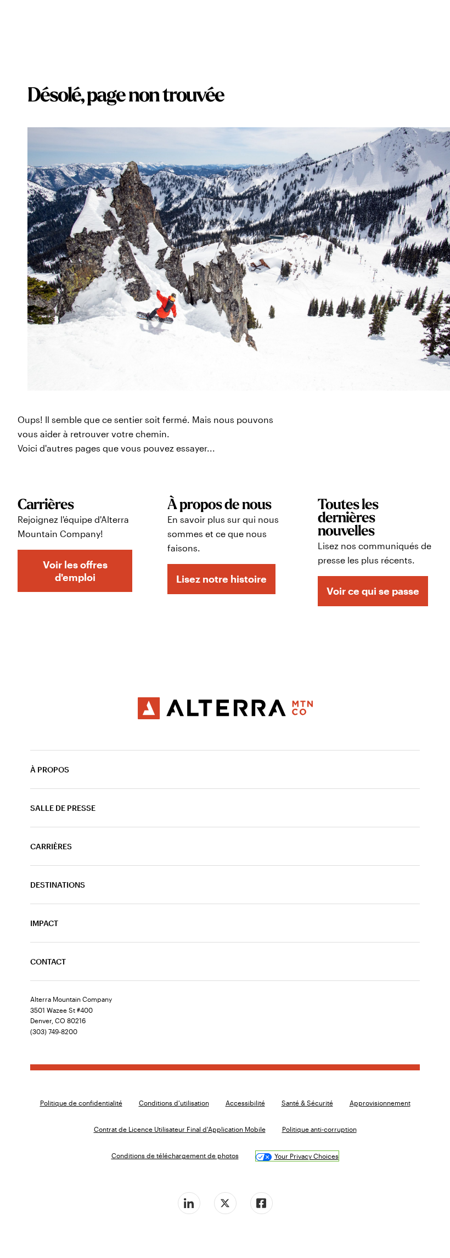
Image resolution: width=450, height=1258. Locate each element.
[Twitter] (225, 1203)
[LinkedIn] (188, 1203)
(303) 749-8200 (53, 1031)
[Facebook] (261, 1203)
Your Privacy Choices (306, 1156)
